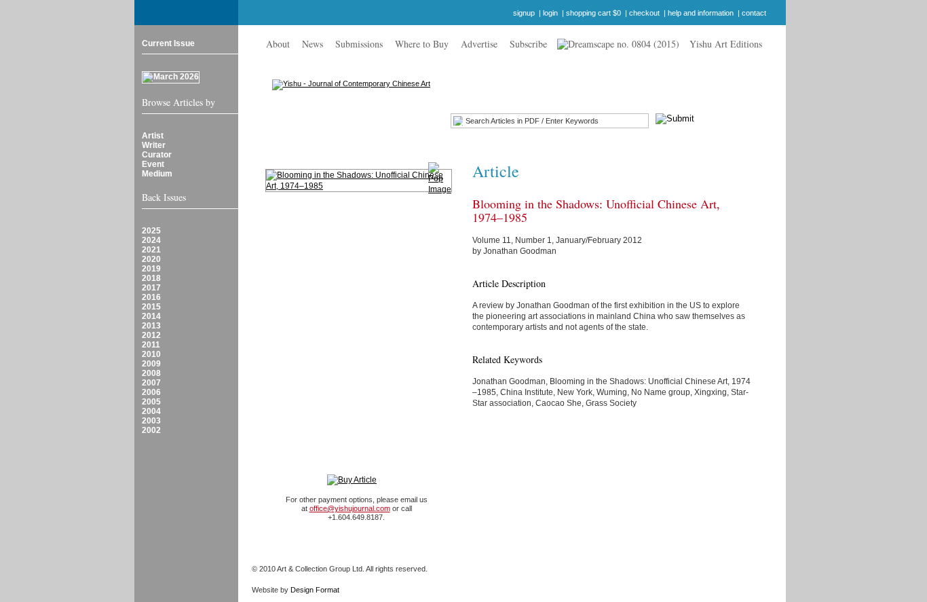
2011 (151, 345)
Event (153, 164)
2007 (151, 383)
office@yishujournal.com (349, 508)
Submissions (359, 43)
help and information (701, 13)
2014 (151, 316)
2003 (151, 421)
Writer (154, 145)
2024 (151, 240)
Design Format (314, 590)
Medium (157, 173)
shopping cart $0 (593, 13)
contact (754, 13)
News (312, 43)
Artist (153, 135)
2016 (151, 297)
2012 (151, 335)
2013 (151, 326)
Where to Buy (422, 43)
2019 (151, 269)
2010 (151, 354)
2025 (151, 231)
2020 (151, 259)
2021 (151, 250)
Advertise (479, 43)
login (550, 13)
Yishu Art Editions (725, 43)
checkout (644, 13)
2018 (151, 278)
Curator (157, 154)
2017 (151, 288)
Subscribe (528, 43)
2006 (151, 392)
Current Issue (168, 43)
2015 (151, 307)
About (278, 43)
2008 (151, 373)
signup (524, 13)
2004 (151, 411)
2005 (151, 402)
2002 (151, 430)
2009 (151, 364)
